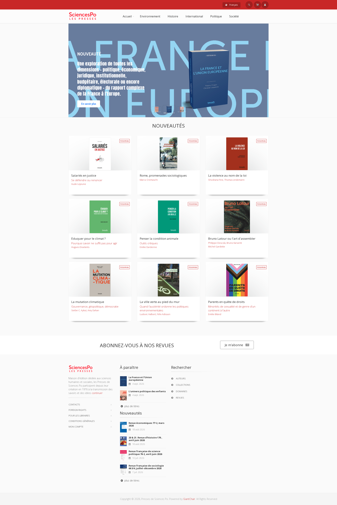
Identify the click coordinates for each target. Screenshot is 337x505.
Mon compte (76, 426)
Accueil (127, 16)
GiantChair (189, 499)
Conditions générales (82, 421)
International (194, 16)
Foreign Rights (77, 410)
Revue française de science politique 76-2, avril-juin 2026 (145, 453)
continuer (97, 393)
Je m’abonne (234, 345)
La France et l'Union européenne (140, 379)
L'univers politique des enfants (147, 391)
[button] (156, 109)
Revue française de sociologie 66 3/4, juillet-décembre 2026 (146, 467)
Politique (216, 16)
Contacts (74, 404)
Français (233, 4)
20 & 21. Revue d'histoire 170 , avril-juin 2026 (145, 439)
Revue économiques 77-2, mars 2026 (146, 424)
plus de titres (131, 406)
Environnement (150, 16)
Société (234, 16)
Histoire (173, 16)
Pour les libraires (79, 415)
